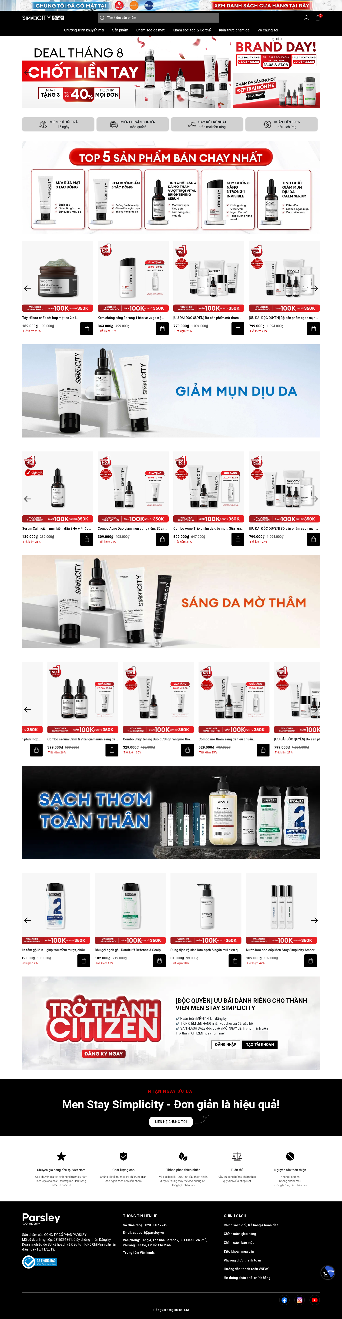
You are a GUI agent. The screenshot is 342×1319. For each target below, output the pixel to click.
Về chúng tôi (268, 30)
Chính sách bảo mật (239, 1242)
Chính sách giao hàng (240, 1234)
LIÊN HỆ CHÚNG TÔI (171, 1122)
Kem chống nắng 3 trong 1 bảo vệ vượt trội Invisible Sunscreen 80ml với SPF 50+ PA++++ (132, 318)
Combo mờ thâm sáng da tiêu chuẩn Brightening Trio (200, 739)
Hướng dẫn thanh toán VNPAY (246, 1269)
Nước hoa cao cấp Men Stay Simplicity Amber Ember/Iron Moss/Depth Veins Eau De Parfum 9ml (208, 950)
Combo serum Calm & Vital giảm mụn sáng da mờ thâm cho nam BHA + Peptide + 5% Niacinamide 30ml (56, 739)
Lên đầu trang (327, 1316)
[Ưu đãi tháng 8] (126, 72)
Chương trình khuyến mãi (84, 30)
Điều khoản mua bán (239, 1251)
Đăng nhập (225, 1044)
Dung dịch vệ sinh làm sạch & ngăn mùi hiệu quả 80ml (133, 950)
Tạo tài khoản (260, 1044)
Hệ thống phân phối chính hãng (247, 1278)
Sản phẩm (120, 30)
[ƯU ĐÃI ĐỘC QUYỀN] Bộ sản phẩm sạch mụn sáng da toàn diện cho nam (282, 318)
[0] (318, 17)
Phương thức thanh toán (242, 1260)
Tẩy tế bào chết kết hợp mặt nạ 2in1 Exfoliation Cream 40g (49, 318)
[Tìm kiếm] (102, 17)
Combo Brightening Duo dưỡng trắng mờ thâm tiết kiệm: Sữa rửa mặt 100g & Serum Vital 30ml (133, 739)
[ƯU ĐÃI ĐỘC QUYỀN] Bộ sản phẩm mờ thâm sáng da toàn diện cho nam (206, 318)
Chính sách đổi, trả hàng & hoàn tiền (251, 1225)
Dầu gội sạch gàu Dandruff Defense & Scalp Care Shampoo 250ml (55, 950)
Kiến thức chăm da (234, 30)
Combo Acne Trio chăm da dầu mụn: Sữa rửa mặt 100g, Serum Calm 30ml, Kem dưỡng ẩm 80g (207, 529)
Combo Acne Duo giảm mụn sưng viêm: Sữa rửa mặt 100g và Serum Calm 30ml (133, 529)
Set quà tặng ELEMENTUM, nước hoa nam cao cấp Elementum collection (283, 950)
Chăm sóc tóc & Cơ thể (192, 30)
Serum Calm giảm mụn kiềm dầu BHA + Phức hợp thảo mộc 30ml (55, 529)
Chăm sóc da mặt (150, 30)
